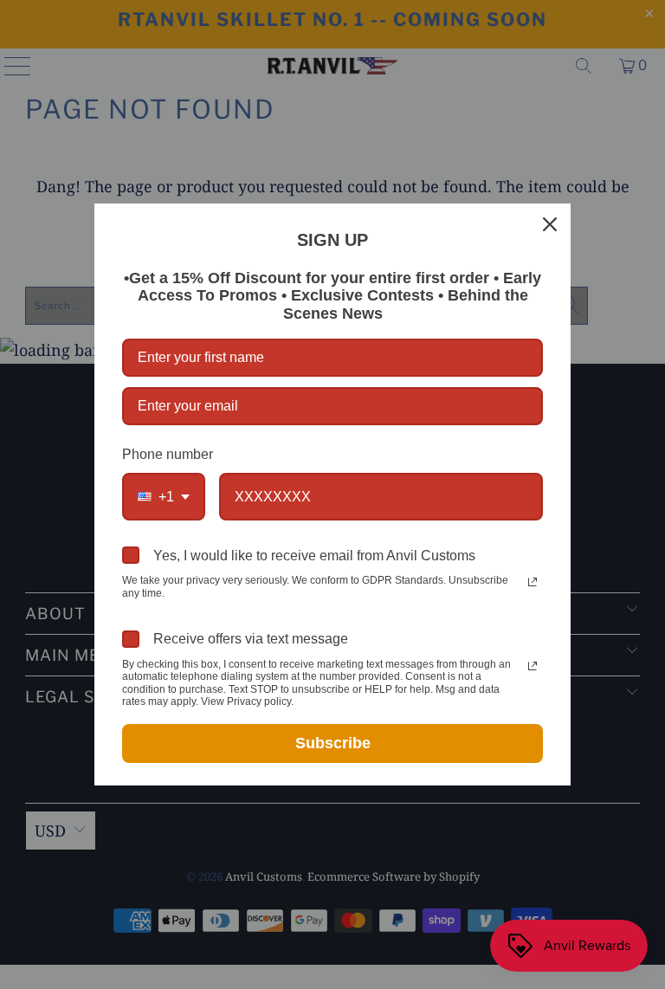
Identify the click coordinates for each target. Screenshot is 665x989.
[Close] (550, 224)
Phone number (167, 454)
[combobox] (163, 496)
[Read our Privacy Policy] (532, 582)
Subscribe (333, 743)
